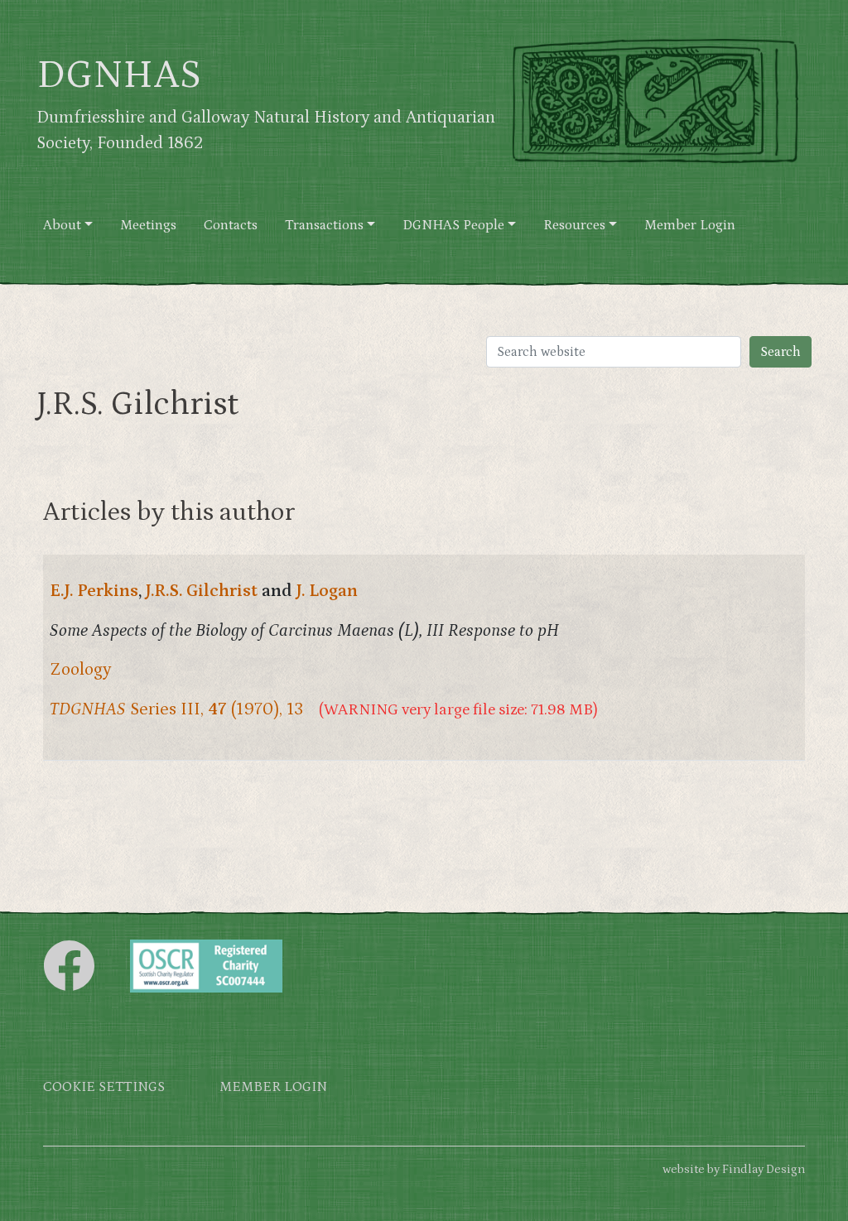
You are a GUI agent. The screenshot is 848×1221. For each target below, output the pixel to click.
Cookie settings (104, 1087)
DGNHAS (118, 75)
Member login (273, 1087)
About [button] (62, 225)
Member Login (689, 225)
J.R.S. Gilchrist (202, 591)
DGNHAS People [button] (453, 225)
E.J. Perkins (94, 591)
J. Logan (327, 591)
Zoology (81, 670)
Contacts (231, 225)
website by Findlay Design (733, 1169)
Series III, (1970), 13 (176, 709)
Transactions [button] (324, 225)
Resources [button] (574, 225)
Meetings (148, 225)
